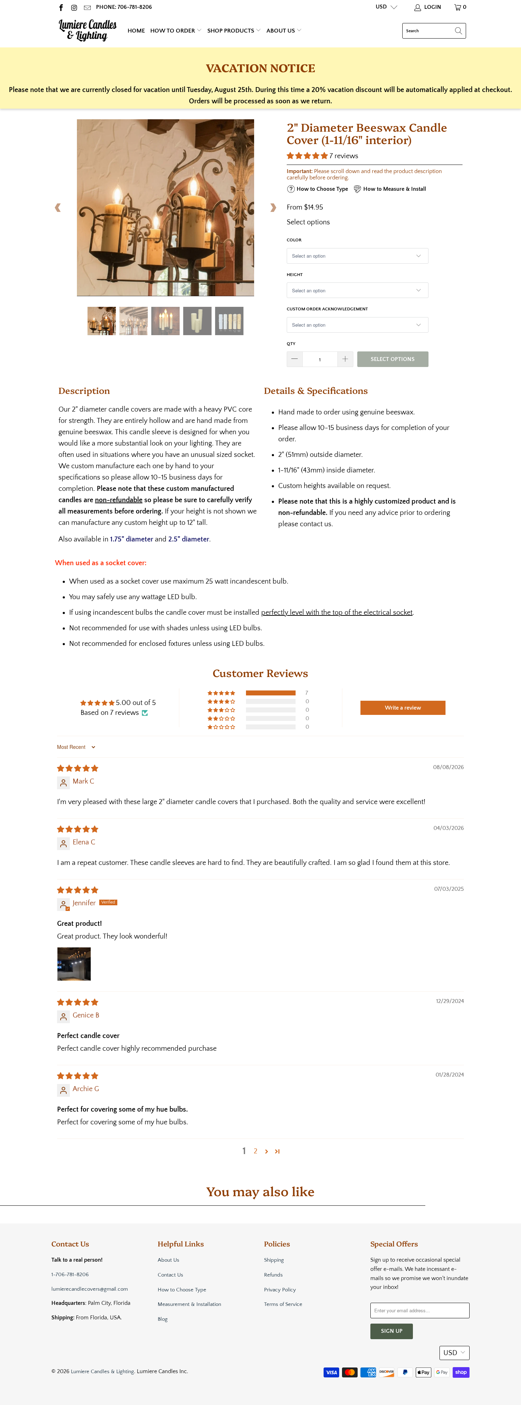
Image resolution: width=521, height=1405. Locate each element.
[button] (307, 156)
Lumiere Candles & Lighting (102, 1372)
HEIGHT (295, 274)
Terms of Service (283, 1304)
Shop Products (231, 31)
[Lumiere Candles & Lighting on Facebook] (61, 7)
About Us (281, 31)
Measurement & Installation (189, 1304)
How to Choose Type (182, 1290)
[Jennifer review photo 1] (74, 964)
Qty (291, 343)
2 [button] (255, 1151)
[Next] (273, 207)
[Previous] (58, 207)
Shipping (274, 1260)
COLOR (294, 239)
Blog (163, 1319)
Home (136, 31)
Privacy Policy (280, 1290)
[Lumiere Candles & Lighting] (88, 31)
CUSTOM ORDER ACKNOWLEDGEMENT (327, 308)
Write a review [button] (403, 708)
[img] (77, 769)
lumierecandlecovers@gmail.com (89, 1289)
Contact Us (170, 1275)
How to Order (173, 31)
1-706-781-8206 (70, 1275)
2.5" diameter (188, 539)
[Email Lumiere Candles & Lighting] (87, 7)
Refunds (273, 1275)
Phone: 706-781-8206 (124, 7)
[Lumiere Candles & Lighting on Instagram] (74, 7)
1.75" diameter (131, 539)
